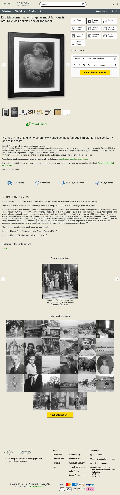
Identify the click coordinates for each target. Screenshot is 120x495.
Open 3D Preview (39, 124)
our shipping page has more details (73, 159)
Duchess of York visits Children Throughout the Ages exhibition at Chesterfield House (60, 302)
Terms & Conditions (77, 467)
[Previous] (4, 64)
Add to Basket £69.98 (94, 72)
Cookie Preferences (77, 475)
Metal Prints (74, 471)
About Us (56, 451)
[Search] (83, 4)
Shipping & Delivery (77, 463)
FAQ (70, 451)
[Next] (68, 64)
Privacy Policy (74, 455)
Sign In (115, 11)
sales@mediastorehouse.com (104, 459)
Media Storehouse (37, 486)
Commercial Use (102, 11)
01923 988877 (98, 455)
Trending (32, 11)
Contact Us (94, 451)
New (41, 11)
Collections (6, 11)
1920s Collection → (60, 415)
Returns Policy (75, 459)
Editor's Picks (20, 11)
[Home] (15, 6)
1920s (6, 249)
